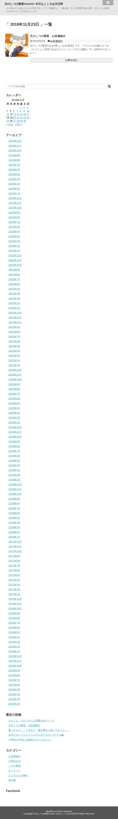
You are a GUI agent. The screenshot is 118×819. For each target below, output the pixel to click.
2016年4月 (14, 637)
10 (28, 111)
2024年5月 (14, 174)
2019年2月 (14, 475)
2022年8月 (14, 274)
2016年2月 (14, 646)
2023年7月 (14, 222)
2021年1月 (14, 365)
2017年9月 (14, 556)
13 (14, 114)
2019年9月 (14, 441)
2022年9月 (14, 270)
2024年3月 (14, 184)
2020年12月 (15, 370)
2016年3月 (14, 642)
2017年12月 (15, 541)
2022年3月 (14, 298)
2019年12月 (15, 427)
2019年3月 (14, 470)
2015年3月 (14, 699)
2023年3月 (14, 241)
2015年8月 (14, 675)
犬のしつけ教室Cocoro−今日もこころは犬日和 (34, 3)
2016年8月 (14, 618)
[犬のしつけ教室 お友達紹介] (16, 56)
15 (21, 114)
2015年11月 (14, 661)
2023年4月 (14, 236)
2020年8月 (14, 389)
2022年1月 (14, 308)
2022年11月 (14, 260)
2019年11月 (14, 432)
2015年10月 (15, 665)
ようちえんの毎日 (18, 775)
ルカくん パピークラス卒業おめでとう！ (31, 720)
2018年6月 (14, 513)
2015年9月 (14, 670)
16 (24, 114)
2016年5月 (14, 632)
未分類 (12, 780)
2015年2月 (14, 704)
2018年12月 (15, 484)
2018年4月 (14, 522)
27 (14, 121)
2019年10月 (15, 437)
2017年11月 (14, 546)
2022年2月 (14, 303)
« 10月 (9, 124)
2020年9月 (14, 384)
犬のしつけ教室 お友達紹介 (48, 36)
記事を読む (71, 60)
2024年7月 (14, 165)
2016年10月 (15, 608)
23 (24, 117)
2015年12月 (15, 656)
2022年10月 (15, 265)
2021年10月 (15, 322)
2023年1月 (14, 250)
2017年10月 (15, 551)
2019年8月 (14, 446)
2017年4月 (14, 580)
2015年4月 (14, 694)
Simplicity (67, 811)
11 (7, 114)
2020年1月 (14, 422)
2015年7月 (14, 680)
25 (7, 121)
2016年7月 (14, 623)
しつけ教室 (14, 766)
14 (18, 114)
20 (14, 117)
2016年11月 (14, 603)
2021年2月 (14, 360)
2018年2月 (14, 532)
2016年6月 (14, 627)
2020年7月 (14, 394)
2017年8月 (14, 561)
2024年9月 (14, 155)
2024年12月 (15, 141)
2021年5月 (14, 346)
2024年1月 (14, 193)
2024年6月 (14, 169)
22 (21, 117)
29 (21, 121)
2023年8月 (14, 217)
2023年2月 (14, 246)
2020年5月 (14, 403)
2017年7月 (14, 565)
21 (18, 117)
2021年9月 (14, 327)
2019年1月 (14, 479)
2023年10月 (15, 208)
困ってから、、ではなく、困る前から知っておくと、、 (39, 730)
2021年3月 (14, 355)
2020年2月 (14, 417)
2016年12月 (15, 599)
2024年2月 (14, 188)
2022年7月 (14, 279)
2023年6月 (14, 227)
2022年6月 (14, 284)
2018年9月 (14, 499)
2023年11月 (14, 203)
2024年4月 (14, 179)
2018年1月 (14, 537)
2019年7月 (14, 451)
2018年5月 (14, 518)
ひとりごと (14, 770)
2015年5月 (14, 689)
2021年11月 (14, 317)
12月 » (18, 124)
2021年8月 (14, 332)
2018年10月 (15, 494)
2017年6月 (14, 570)
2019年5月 (14, 460)
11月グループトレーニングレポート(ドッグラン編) (36, 735)
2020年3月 (14, 413)
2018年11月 (14, 489)
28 (18, 121)
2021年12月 (15, 312)
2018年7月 (14, 508)
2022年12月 (15, 255)
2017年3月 (14, 584)
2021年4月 (14, 351)
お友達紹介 (56, 41)
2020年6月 (14, 398)
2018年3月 (14, 527)
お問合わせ (14, 761)
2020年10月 (15, 379)
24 (28, 117)
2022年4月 (14, 293)
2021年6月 (14, 341)
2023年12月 (15, 198)
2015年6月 (14, 685)
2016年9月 (14, 613)
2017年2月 (14, 589)
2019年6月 (14, 456)
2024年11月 (14, 146)
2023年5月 (14, 231)
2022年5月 (14, 289)
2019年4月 (14, 465)
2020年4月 (14, 408)
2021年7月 (14, 336)
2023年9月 (14, 212)
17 (28, 114)
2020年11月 (14, 374)
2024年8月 (14, 160)
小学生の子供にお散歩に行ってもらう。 (30, 739)
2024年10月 (15, 150)
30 (24, 121)
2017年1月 (14, 594)
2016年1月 (14, 651)
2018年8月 (14, 503)
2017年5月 (14, 575)
